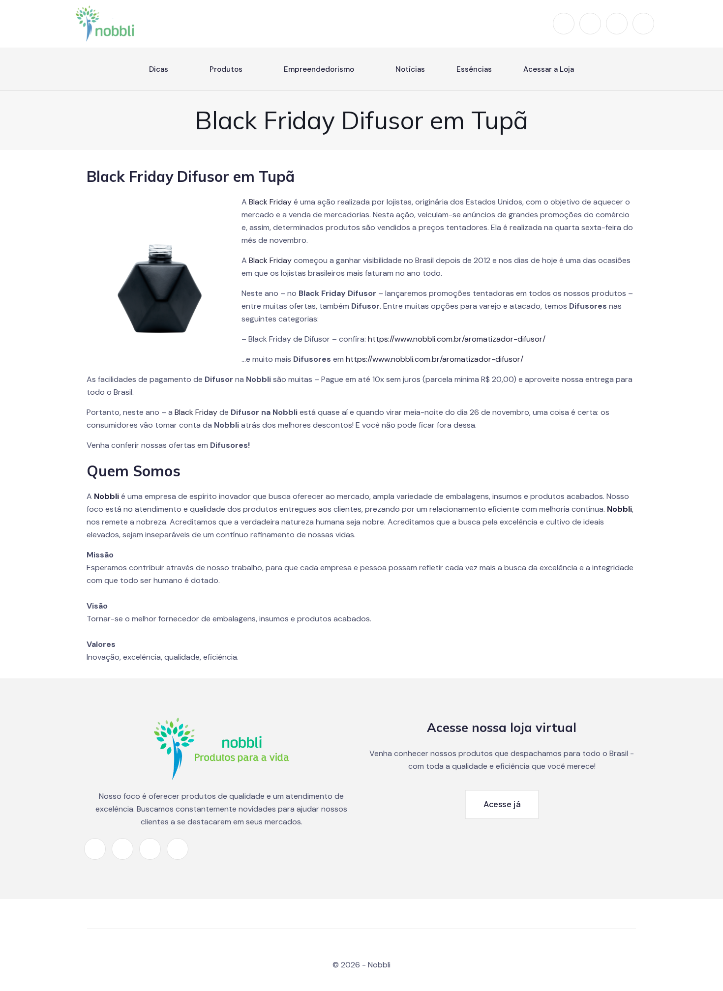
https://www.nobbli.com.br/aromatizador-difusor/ (456, 339)
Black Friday (270, 202)
